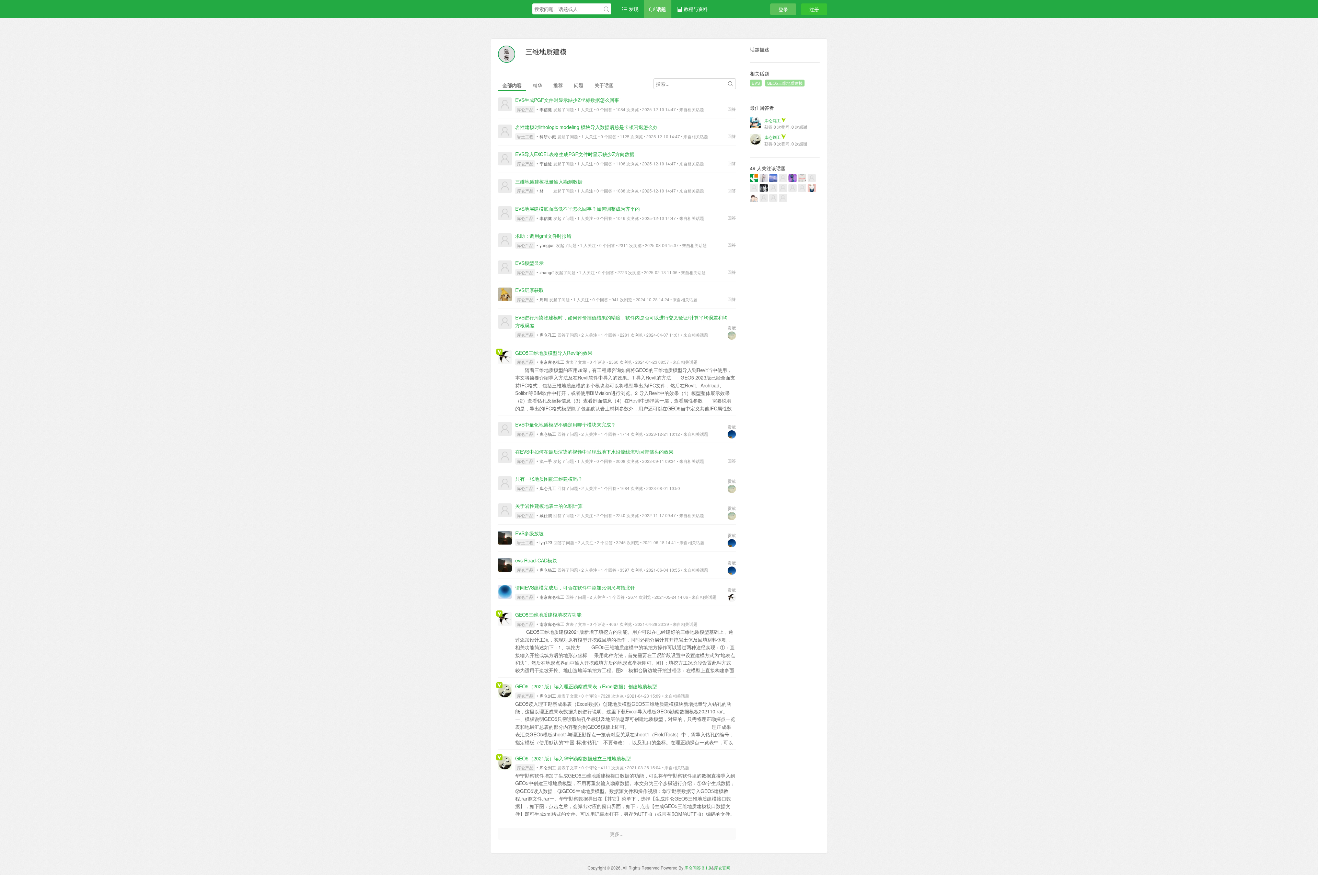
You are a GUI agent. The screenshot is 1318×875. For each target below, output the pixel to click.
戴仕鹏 (546, 515)
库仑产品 (525, 109)
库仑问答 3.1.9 (697, 868)
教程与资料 (695, 8)
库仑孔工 (548, 335)
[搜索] (606, 9)
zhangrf (547, 272)
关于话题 (604, 85)
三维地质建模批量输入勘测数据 (548, 181)
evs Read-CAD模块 (536, 560)
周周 (544, 299)
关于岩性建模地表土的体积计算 (548, 505)
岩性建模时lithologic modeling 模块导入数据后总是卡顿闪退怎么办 (586, 127)
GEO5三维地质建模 (785, 83)
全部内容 (512, 85)
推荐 (558, 85)
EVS (756, 83)
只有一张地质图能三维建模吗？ (548, 478)
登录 (783, 9)
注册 (814, 9)
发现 (632, 8)
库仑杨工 (548, 434)
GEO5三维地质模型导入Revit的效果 (553, 352)
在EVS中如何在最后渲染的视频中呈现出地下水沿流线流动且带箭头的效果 (594, 451)
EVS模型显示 (529, 262)
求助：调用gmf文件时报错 (543, 235)
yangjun (547, 245)
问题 (578, 85)
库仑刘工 (548, 696)
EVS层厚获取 (529, 290)
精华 (537, 85)
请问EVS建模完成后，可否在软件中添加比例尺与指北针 (575, 587)
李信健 (546, 109)
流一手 (546, 461)
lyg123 (546, 542)
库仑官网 (722, 868)
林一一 (546, 191)
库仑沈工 (772, 120)
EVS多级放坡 (529, 533)
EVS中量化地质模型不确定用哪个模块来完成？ (565, 424)
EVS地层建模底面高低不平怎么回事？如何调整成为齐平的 (577, 208)
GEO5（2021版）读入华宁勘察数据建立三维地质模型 (573, 758)
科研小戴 (548, 136)
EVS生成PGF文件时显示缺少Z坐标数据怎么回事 (567, 99)
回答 (732, 109)
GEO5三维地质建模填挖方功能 (548, 614)
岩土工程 (525, 136)
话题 (660, 8)
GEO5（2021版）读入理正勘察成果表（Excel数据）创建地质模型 (586, 686)
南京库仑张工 (552, 362)
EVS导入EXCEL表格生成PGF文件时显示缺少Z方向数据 (574, 154)
